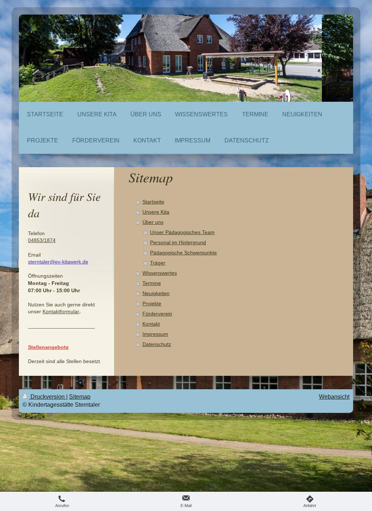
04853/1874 (42, 240)
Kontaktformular (61, 311)
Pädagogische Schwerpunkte (183, 253)
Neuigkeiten (156, 293)
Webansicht (334, 397)
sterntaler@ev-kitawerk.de (58, 262)
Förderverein (157, 314)
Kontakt (151, 324)
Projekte (151, 303)
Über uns (152, 222)
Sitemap (79, 397)
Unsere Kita (155, 212)
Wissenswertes (159, 273)
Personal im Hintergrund (178, 242)
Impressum (155, 334)
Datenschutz (156, 344)
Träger (157, 263)
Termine (151, 283)
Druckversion (47, 397)
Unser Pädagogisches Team (182, 232)
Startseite (153, 202)
